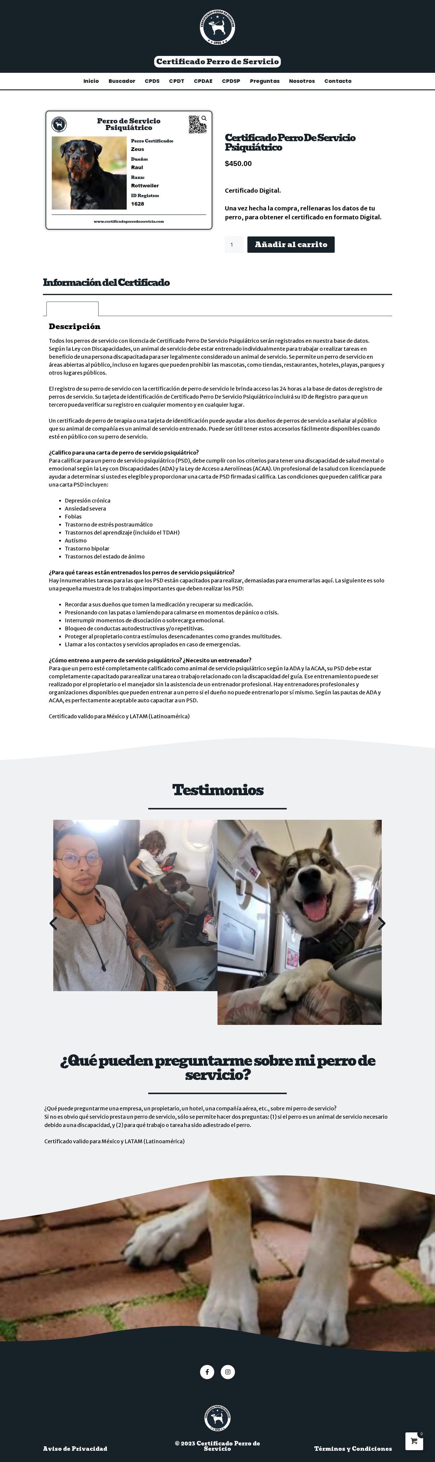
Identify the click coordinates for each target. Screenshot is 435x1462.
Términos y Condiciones (353, 1449)
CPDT (176, 81)
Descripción (72, 309)
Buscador (122, 81)
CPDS (152, 81)
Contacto (338, 81)
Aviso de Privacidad (75, 1449)
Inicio (91, 81)
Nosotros (302, 81)
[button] (217, 61)
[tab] (72, 309)
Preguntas (265, 81)
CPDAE (203, 81)
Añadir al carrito (291, 244)
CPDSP (231, 81)
